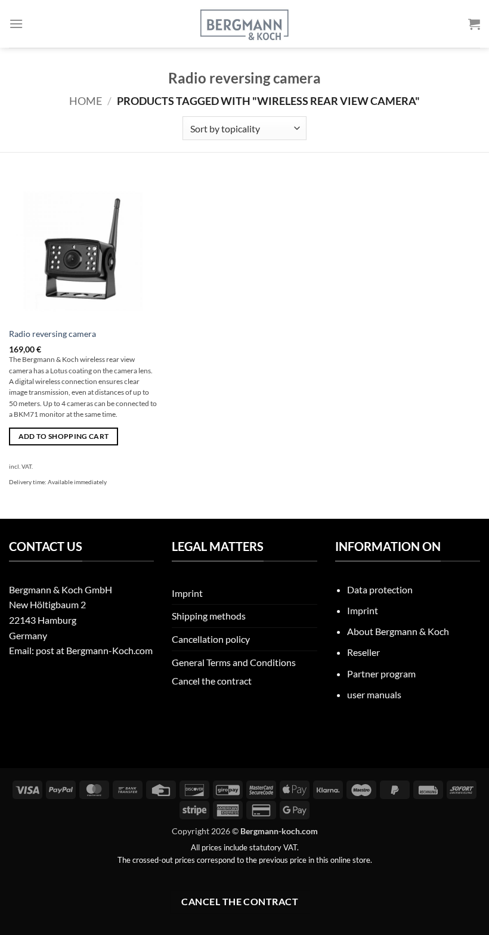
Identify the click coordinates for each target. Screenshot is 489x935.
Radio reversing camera (52, 334)
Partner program (381, 673)
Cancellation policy (211, 639)
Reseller (363, 652)
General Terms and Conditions (234, 662)
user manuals (374, 694)
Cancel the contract (212, 680)
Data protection (380, 589)
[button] (16, 23)
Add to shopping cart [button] (63, 436)
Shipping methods (209, 615)
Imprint (187, 593)
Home (85, 100)
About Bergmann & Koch (398, 631)
